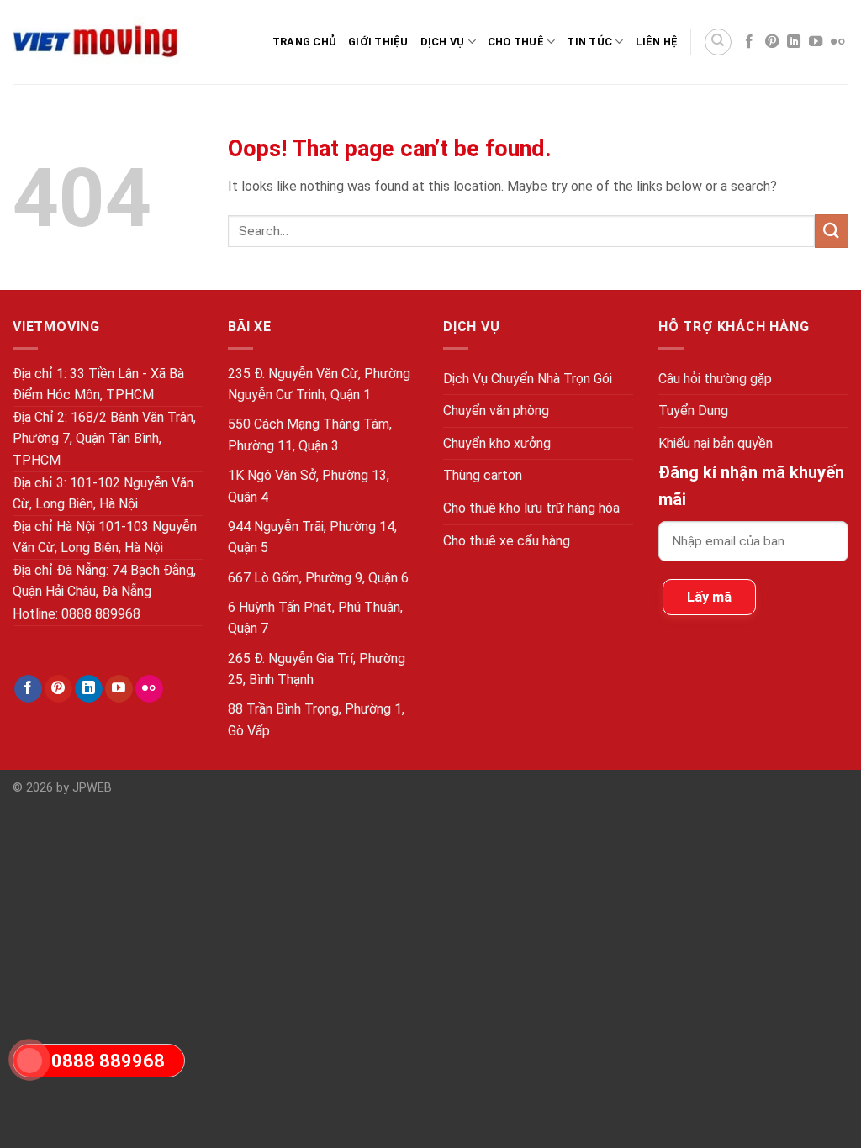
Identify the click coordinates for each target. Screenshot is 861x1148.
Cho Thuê (516, 41)
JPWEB (92, 788)
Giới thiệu (378, 41)
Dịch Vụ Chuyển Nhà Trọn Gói (527, 379)
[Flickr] (837, 42)
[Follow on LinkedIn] (793, 42)
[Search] (718, 42)
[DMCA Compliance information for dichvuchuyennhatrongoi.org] (846, 814)
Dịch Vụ (442, 41)
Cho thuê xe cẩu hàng (506, 541)
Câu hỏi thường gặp (715, 379)
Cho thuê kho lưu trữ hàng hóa (531, 508)
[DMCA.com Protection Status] (846, 794)
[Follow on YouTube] (815, 42)
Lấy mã (709, 597)
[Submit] (831, 230)
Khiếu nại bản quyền (715, 443)
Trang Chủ (304, 41)
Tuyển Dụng (693, 411)
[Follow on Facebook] (749, 42)
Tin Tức (589, 41)
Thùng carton (482, 475)
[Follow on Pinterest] (772, 42)
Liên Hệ (657, 41)
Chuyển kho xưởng (497, 443)
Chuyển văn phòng (496, 411)
